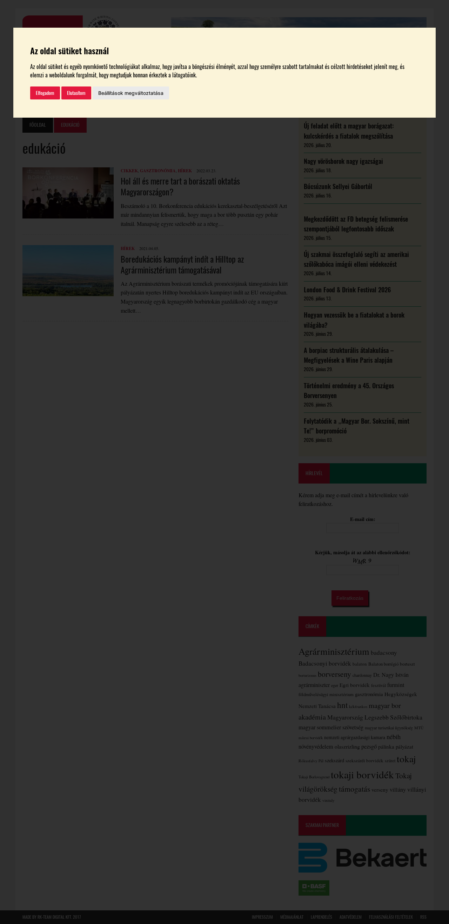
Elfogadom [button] (45, 93)
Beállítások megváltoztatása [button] (130, 93)
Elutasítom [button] (76, 93)
